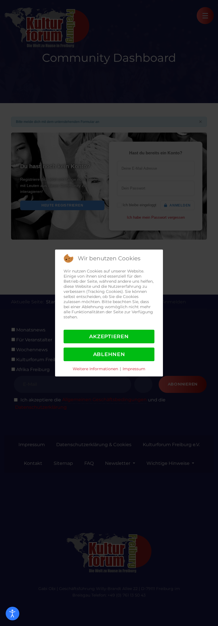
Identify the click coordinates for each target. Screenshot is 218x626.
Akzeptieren (109, 336)
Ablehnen (109, 354)
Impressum (134, 368)
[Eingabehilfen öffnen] (12, 613)
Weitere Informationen (95, 368)
